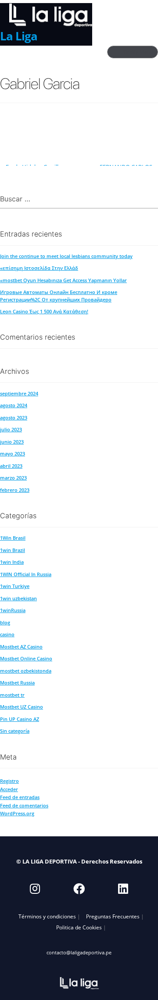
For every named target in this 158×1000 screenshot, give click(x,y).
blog (5, 622)
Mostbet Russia (17, 682)
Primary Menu (137, 52)
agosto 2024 (13, 405)
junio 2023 (12, 441)
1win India (12, 562)
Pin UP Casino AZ (19, 719)
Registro (9, 781)
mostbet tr (12, 695)
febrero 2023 (14, 490)
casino (7, 634)
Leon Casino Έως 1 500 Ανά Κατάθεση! (44, 311)
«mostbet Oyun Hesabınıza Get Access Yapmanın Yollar (63, 280)
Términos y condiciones (47, 916)
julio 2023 (11, 429)
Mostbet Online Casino (26, 658)
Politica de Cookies (79, 927)
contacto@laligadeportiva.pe (79, 952)
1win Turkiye (14, 586)
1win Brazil (12, 550)
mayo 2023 (12, 453)
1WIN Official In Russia (25, 574)
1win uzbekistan (18, 598)
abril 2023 (11, 465)
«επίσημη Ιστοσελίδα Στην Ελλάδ (39, 268)
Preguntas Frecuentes (113, 916)
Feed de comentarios (24, 805)
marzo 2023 (13, 477)
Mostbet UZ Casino (21, 706)
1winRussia (12, 610)
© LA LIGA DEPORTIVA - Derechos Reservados (79, 861)
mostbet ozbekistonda (25, 670)
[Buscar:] (79, 199)
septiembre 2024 (19, 393)
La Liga (18, 36)
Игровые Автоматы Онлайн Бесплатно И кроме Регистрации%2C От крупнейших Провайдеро (58, 295)
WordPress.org (17, 813)
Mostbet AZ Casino (21, 646)
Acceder (9, 789)
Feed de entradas (20, 797)
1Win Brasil (12, 537)
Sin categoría (14, 731)
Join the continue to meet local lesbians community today (66, 256)
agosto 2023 (13, 417)
